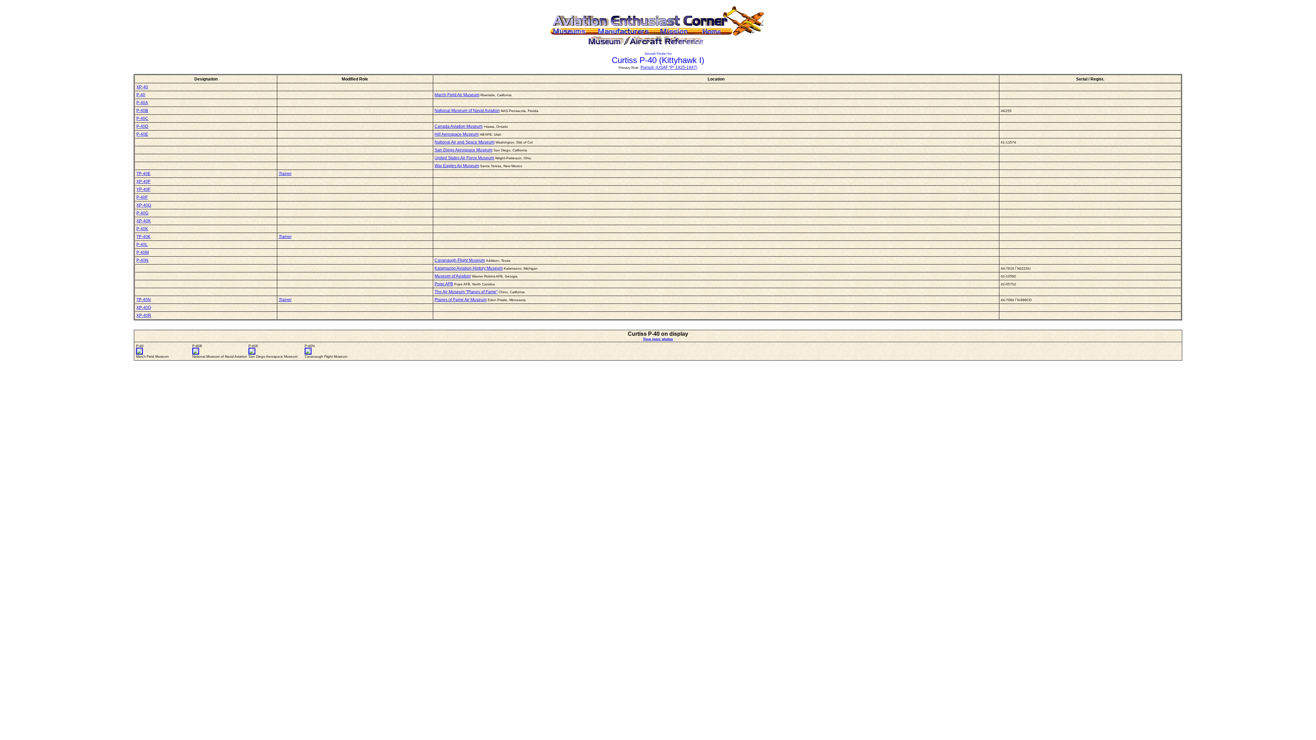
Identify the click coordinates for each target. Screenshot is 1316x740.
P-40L (142, 244)
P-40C (142, 118)
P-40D (142, 126)
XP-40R (143, 315)
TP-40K (143, 236)
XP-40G (143, 205)
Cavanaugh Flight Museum (460, 260)
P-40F (142, 197)
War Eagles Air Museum (457, 165)
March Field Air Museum (457, 94)
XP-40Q (143, 307)
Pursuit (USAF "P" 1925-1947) (669, 67)
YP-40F (143, 189)
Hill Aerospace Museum (457, 134)
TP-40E (143, 173)
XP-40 (142, 87)
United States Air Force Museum (464, 158)
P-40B (142, 110)
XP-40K (143, 221)
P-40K (142, 228)
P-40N (142, 260)
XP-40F (143, 181)
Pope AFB (444, 284)
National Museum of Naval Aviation (467, 110)
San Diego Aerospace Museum (463, 150)
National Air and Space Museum (465, 142)
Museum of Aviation (453, 276)
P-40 (140, 94)
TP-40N (143, 299)
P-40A (142, 102)
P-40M (142, 252)
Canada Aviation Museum (459, 126)
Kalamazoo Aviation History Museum (469, 268)
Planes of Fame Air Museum (461, 299)
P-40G (142, 213)
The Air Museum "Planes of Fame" (466, 291)
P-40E (142, 134)
